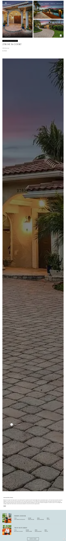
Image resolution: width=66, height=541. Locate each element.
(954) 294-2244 (31, 519)
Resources (47, 3)
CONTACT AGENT (33, 538)
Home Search (40, 3)
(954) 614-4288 (29, 531)
